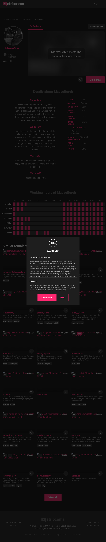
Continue (46, 297)
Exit (62, 297)
